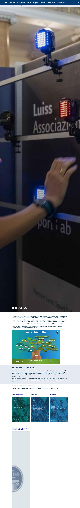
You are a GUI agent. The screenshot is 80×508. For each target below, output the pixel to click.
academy (29, 2)
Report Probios (53, 394)
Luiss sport (12, 2)
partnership (42, 2)
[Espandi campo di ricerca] (73, 2)
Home (11, 5)
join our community (61, 2)
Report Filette (34, 394)
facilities (35, 2)
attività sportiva (21, 2)
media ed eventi (51, 2)
